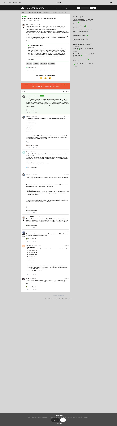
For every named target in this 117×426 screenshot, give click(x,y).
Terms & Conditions (49, 298)
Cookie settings (58, 298)
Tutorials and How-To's (78, 33)
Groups (61, 8)
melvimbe (28, 116)
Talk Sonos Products (31, 12)
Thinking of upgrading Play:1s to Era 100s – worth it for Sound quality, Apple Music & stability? (83, 21)
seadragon (28, 245)
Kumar (27, 151)
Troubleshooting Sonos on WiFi (80, 39)
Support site (67, 8)
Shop (5, 2)
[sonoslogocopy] (58, 2)
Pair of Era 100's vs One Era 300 (80, 59)
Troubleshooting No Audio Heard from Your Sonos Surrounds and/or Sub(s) (83, 30)
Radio (20, 2)
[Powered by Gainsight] (58, 296)
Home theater (76, 27)
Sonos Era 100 (43, 63)
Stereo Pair (29, 63)
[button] (85, 8)
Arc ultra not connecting (79, 26)
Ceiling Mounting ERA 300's (79, 35)
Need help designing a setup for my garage (83, 63)
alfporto (27, 24)
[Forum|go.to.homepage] (32, 8)
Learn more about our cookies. (82, 417)
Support (15, 2)
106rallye (28, 232)
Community (23, 12)
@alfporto (31, 47)
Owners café (76, 46)
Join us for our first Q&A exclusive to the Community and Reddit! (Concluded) (82, 43)
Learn (10, 2)
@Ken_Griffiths (49, 218)
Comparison (35, 63)
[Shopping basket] (111, 3)
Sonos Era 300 (51, 63)
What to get (39, 12)
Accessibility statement (67, 298)
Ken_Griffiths (29, 96)
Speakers (75, 23)
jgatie (27, 278)
